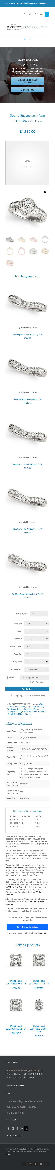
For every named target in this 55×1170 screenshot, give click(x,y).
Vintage (28, 714)
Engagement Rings (15, 712)
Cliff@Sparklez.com (23, 1077)
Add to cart (27, 689)
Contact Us (27, 90)
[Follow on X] (47, 14)
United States (18, 714)
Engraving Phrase (10, 678)
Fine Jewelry (29, 712)
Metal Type (18, 624)
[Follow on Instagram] (30, 14)
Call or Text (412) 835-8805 (28, 1074)
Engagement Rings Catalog (28, 81)
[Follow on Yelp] (35, 14)
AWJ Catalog (20, 707)
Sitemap (9, 1154)
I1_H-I (37, 712)
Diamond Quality (16, 646)
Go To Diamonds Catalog (27, 927)
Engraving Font (16, 669)
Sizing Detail (17, 662)
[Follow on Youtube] (41, 14)
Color (20, 631)
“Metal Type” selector (18, 887)
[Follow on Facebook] (24, 14)
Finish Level (18, 639)
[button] (45, 192)
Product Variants (21, 614)
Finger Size (18, 654)
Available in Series (31, 709)
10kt (34, 707)
